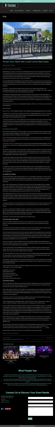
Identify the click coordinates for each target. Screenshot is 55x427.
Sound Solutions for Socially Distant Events (27, 357)
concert (6, 333)
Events (13, 65)
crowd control (10, 333)
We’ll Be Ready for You (44, 356)
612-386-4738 (27, 1)
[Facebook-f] (2, 409)
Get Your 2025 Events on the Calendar (11, 361)
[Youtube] (10, 409)
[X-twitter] (4, 409)
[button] (1, 380)
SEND (30, 418)
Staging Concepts (16, 333)
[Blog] (8, 409)
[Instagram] (6, 409)
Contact (43, 327)
